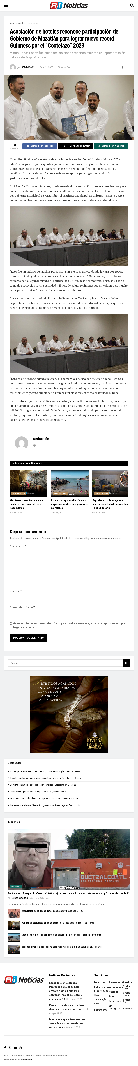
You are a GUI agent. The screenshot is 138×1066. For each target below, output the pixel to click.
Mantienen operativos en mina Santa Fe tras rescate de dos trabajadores (26, 504)
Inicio (12, 23)
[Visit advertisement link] (69, 714)
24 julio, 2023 (46, 67)
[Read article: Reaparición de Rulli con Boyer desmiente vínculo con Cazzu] (14, 913)
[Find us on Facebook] (5, 1048)
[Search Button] (132, 5)
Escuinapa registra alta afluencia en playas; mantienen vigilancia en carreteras (69, 504)
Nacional (15, 887)
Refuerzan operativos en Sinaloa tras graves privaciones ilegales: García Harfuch (46, 805)
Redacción (28, 67)
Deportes (99, 982)
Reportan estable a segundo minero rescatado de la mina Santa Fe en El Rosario (111, 504)
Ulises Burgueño (20, 898)
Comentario (18, 546)
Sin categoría (115, 1007)
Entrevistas (101, 1010)
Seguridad (115, 1001)
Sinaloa (21, 23)
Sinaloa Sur (33, 23)
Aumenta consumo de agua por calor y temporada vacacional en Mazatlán (43, 785)
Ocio (96, 995)
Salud (112, 996)
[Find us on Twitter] (9, 1048)
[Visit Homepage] (69, 5)
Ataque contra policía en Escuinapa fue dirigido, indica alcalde (38, 791)
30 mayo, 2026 (38, 898)
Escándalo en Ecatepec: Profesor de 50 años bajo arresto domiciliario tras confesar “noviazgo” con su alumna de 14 (68, 893)
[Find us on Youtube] (15, 1048)
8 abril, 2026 (16, 513)
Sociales (128, 1008)
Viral (96, 1003)
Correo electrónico (22, 607)
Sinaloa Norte (126, 994)
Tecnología (100, 999)
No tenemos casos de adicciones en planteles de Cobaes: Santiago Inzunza (44, 798)
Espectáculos (101, 991)
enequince (26, 1059)
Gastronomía (116, 982)
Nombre (16, 591)
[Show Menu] (6, 5)
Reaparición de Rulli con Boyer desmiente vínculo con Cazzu (52, 911)
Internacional (116, 987)
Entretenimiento (103, 987)
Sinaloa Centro (126, 987)
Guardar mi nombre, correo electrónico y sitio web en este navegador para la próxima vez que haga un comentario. (69, 625)
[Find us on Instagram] (20, 1048)
